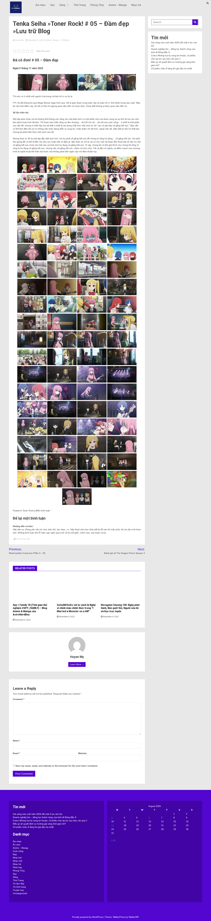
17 (112, 825)
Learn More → (77, 664)
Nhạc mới (17, 861)
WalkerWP (133, 917)
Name (16, 740)
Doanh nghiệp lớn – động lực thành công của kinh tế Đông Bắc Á (44, 817)
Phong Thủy (97, 5)
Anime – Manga (118, 5)
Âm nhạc (41, 5)
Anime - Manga (52, 40)
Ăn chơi (16, 844)
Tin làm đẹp (18, 883)
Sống (62, 5)
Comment (18, 699)
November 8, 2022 (23, 620)
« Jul (113, 840)
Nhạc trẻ (136, 5)
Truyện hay (18, 890)
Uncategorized (20, 893)
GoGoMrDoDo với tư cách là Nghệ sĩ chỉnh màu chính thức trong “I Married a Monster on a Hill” (76, 608)
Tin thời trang (19, 887)
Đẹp (15, 854)
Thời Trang (80, 5)
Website (82, 753)
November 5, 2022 (35, 40)
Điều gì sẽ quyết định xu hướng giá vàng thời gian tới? (39, 824)
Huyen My (19, 40)
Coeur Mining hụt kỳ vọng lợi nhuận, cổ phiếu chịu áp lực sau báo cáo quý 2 (50, 820)
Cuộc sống (18, 851)
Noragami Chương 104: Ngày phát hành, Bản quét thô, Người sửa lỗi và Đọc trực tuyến (120, 608)
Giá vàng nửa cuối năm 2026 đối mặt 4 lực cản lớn (37, 814)
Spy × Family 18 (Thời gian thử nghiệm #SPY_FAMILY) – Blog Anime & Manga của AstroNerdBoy (30, 609)
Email (16, 753)
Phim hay (17, 867)
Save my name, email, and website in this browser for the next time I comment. (56, 766)
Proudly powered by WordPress (87, 917)
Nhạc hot (17, 857)
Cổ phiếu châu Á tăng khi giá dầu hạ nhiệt (171, 68)
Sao (52, 5)
